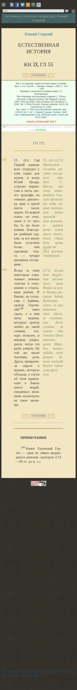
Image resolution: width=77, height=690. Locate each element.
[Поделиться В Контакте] (12, 5)
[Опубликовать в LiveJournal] (39, 5)
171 (35, 143)
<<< (25, 75)
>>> (51, 75)
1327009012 (48, 672)
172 (41, 143)
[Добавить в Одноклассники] (28, 5)
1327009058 (29, 676)
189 (21, 308)
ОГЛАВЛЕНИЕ (38, 75)
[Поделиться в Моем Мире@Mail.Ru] (33, 5)
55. (16, 160)
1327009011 (29, 672)
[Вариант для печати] (4, 6)
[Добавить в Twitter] (22, 5)
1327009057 (10, 676)
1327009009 (10, 672)
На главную (13, 16)
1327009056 (67, 672)
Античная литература (39, 16)
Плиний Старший (38, 34)
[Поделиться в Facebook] (17, 5)
